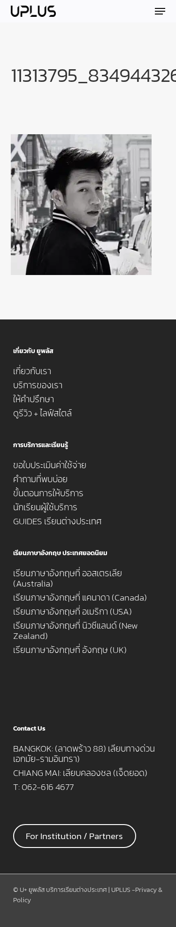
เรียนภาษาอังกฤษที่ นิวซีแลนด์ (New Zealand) (75, 631)
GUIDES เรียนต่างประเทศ (57, 521)
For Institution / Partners (74, 836)
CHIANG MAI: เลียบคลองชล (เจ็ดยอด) (80, 773)
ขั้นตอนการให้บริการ (48, 493)
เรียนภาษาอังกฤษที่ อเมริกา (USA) (72, 612)
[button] (160, 11)
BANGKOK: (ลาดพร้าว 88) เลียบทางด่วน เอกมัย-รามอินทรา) (84, 754)
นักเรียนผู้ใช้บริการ (45, 507)
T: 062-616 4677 (43, 787)
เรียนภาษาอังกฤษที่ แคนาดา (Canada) (80, 598)
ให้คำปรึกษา (33, 399)
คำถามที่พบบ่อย (40, 479)
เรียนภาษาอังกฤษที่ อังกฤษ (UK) (70, 650)
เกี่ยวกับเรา (32, 371)
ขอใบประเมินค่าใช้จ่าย (49, 465)
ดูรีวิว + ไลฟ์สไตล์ (42, 413)
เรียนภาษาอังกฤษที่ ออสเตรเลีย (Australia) (67, 578)
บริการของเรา (37, 385)
